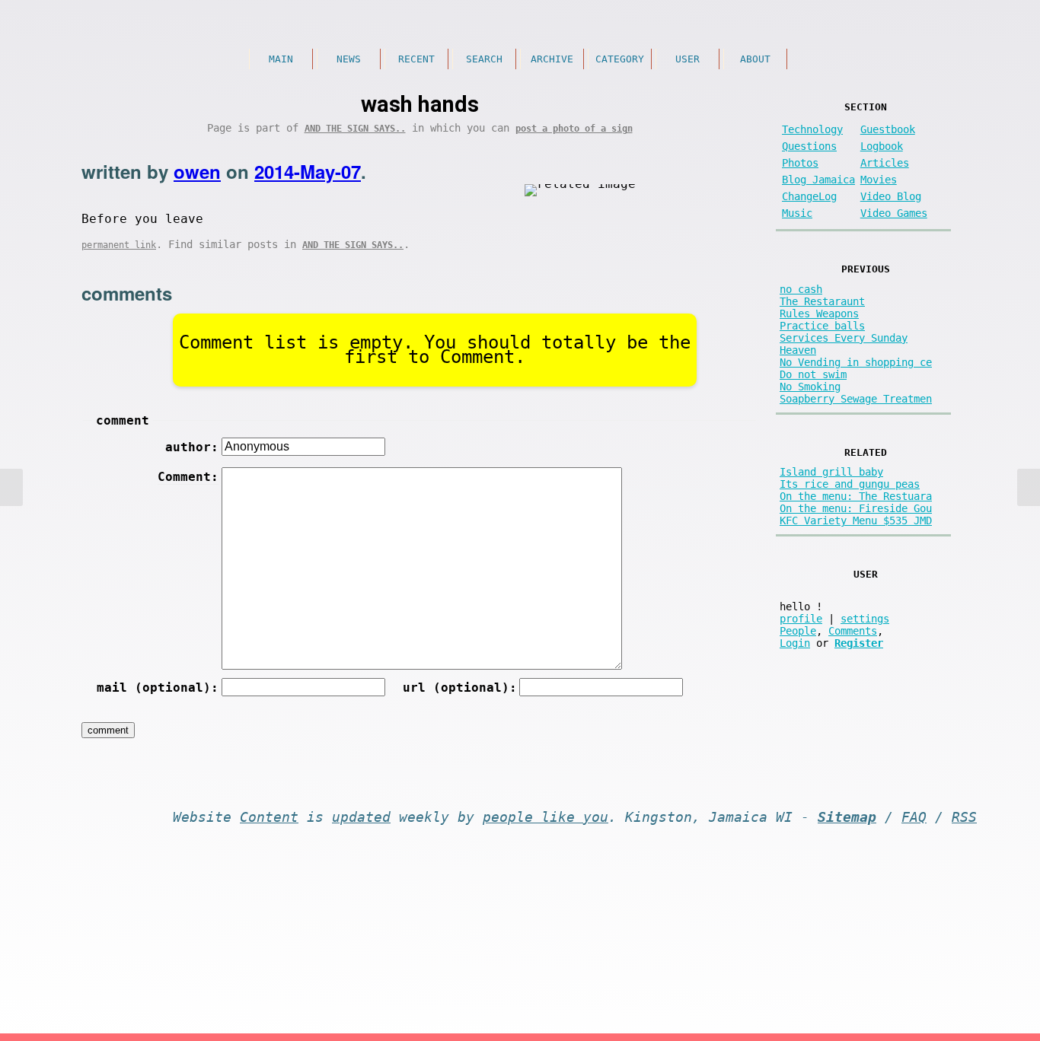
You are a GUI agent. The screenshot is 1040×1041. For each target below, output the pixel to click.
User (687, 59)
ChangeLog (809, 196)
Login (795, 643)
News (349, 59)
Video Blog (890, 196)
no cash (801, 289)
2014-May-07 (307, 171)
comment (122, 420)
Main (281, 59)
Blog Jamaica (818, 180)
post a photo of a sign (574, 128)
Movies (878, 180)
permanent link (118, 245)
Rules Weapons (819, 313)
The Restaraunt (822, 301)
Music (797, 213)
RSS (964, 817)
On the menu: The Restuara (856, 496)
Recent (416, 59)
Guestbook (887, 129)
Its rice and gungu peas (850, 484)
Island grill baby (831, 472)
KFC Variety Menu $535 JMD (856, 520)
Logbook (881, 146)
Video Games (893, 213)
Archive (552, 59)
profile (801, 619)
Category (619, 59)
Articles (884, 163)
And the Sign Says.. (355, 128)
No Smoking (810, 386)
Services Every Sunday (844, 338)
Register (858, 643)
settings (865, 619)
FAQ (914, 817)
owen (197, 171)
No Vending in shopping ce (856, 362)
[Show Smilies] (641, 474)
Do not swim (813, 374)
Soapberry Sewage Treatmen (856, 399)
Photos (800, 163)
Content (269, 817)
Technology (812, 129)
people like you (545, 817)
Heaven (798, 350)
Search (484, 59)
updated (361, 817)
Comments (852, 631)
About (755, 59)
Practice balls (822, 326)
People (798, 631)
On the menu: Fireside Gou (856, 508)
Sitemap (847, 817)
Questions (809, 146)
